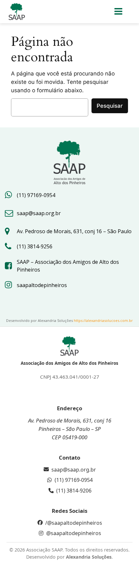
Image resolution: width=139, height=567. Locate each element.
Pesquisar (110, 106)
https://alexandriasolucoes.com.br (103, 320)
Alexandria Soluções (89, 557)
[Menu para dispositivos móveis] (118, 11)
